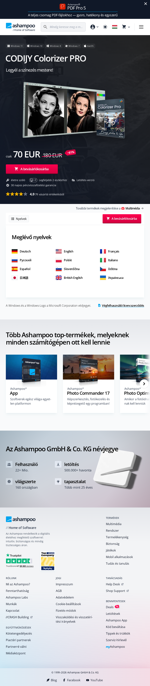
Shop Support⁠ (115, 591)
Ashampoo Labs (17, 597)
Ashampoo (115, 647)
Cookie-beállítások (68, 604)
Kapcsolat (12, 611)
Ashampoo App (116, 620)
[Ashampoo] (21, 519)
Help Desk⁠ (113, 584)
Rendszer (112, 531)
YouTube (97, 680)
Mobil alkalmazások (119, 557)
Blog (54, 680)
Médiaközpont (16, 653)
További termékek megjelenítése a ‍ (108, 208)
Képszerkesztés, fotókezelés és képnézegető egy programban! (88, 401)
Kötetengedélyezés (19, 633)
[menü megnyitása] (141, 27)
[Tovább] (144, 383)
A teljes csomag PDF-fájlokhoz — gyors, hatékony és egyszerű (72, 15)
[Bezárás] (145, 3)
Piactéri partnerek (18, 640)
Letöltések (113, 614)
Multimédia (113, 524)
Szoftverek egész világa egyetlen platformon (30, 401)
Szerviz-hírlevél (116, 640)
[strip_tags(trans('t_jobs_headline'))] (47, 561)
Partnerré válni (16, 647)
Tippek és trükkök (118, 633)
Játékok (111, 550)
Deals (112, 607)
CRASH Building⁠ (17, 617)
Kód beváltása (115, 627)
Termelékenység (117, 537)
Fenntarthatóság (17, 591)
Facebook (73, 680)
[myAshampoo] (94, 27)
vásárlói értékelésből (47, 194)
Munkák (11, 604)
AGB (59, 591)
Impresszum (64, 584)
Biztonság (112, 544)
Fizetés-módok (66, 611)
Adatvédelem (65, 597)
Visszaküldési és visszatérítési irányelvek (74, 619)
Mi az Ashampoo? (18, 584)
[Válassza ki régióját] (114, 27)
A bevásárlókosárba (34, 169)
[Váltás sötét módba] (105, 27)
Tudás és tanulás (117, 564)
